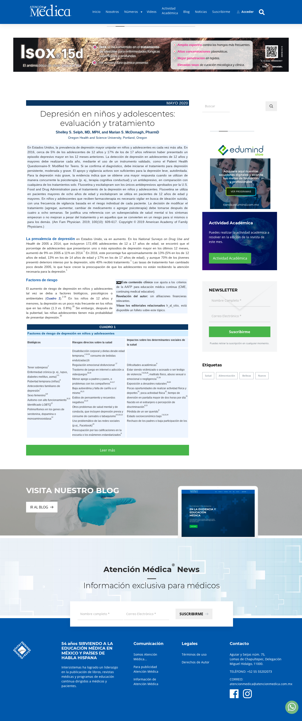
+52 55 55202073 (259, 671)
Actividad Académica (170, 10)
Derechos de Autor (195, 662)
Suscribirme (221, 12)
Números (131, 12)
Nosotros (112, 12)
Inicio (96, 12)
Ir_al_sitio (172, 305)
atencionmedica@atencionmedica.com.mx (261, 684)
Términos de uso (194, 654)
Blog (186, 12)
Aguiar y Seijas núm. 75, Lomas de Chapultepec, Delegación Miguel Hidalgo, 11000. (255, 659)
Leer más (107, 450)
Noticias (201, 12)
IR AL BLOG (39, 507)
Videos (152, 12)
